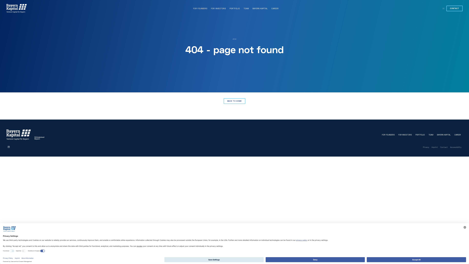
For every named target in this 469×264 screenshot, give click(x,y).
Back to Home (234, 101)
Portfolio (235, 8)
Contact (454, 8)
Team (246, 8)
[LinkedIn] (9, 147)
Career (274, 8)
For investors (218, 8)
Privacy (426, 147)
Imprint (435, 147)
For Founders (200, 8)
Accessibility (455, 147)
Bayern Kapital (260, 8)
